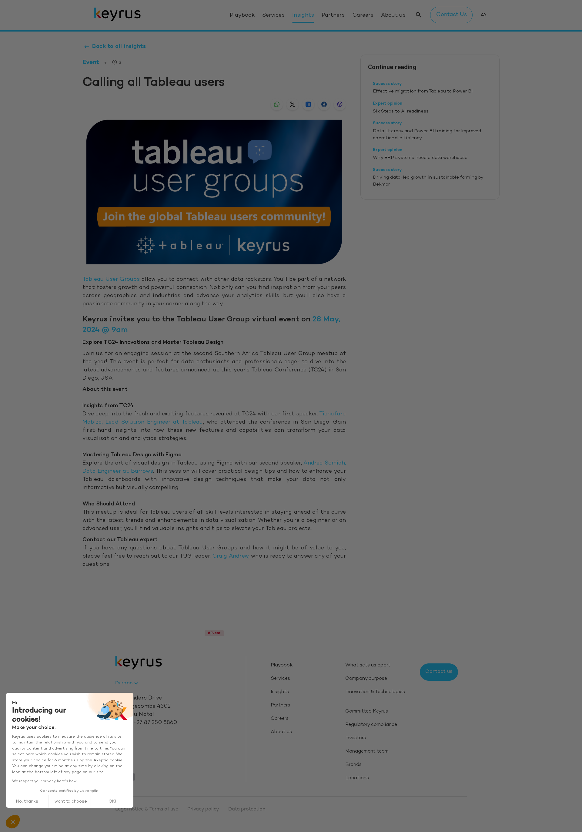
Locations (357, 778)
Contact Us (451, 15)
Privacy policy (203, 809)
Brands (353, 765)
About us (393, 15)
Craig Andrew (230, 556)
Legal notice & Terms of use (146, 809)
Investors (355, 738)
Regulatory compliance (371, 725)
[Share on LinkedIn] (308, 104)
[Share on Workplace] (340, 104)
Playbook (242, 15)
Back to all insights (119, 46)
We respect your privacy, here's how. (44, 781)
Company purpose (366, 679)
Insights (303, 15)
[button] (12, 821)
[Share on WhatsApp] (277, 104)
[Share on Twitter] (292, 104)
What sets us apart (367, 665)
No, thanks (27, 801)
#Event (214, 633)
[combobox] (127, 683)
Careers (363, 15)
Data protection (246, 809)
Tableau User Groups (111, 279)
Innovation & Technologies (375, 692)
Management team (367, 751)
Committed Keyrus (366, 711)
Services (273, 15)
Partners (333, 15)
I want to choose (69, 801)
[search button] (418, 15)
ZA (483, 15)
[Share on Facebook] (324, 104)
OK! (112, 801)
